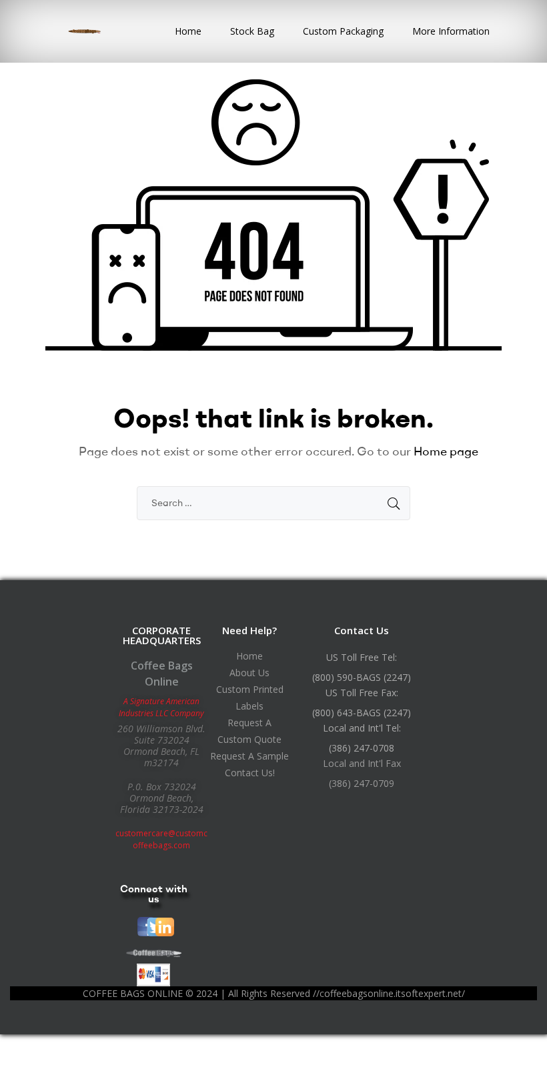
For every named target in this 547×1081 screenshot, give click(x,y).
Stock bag (252, 31)
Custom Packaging (343, 31)
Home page (446, 451)
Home (188, 31)
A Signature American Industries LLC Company (161, 707)
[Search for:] (273, 502)
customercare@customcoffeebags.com (161, 839)
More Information (451, 31)
